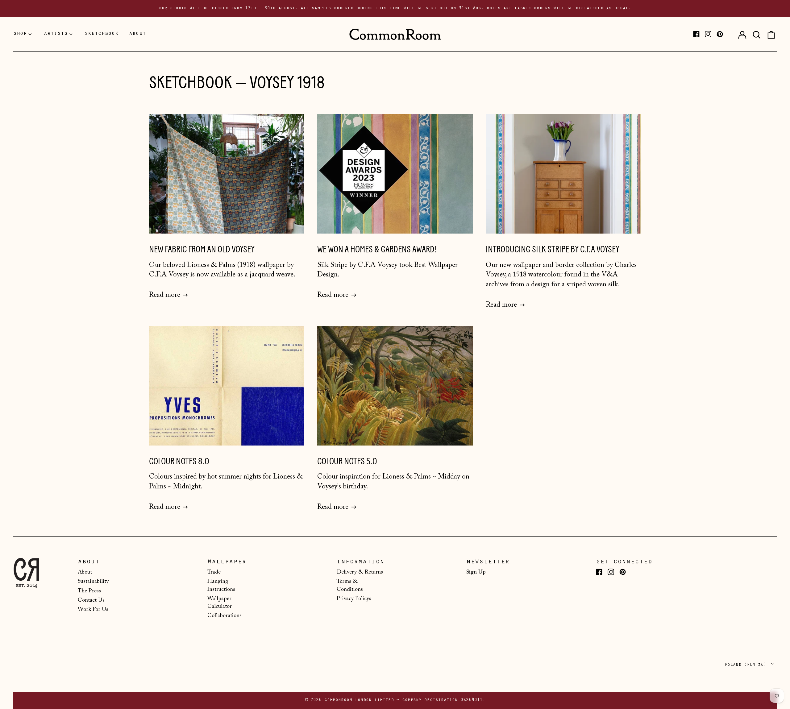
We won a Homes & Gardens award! (377, 249)
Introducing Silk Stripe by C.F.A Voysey (552, 249)
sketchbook (101, 34)
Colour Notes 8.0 (179, 461)
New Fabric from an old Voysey (202, 249)
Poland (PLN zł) (747, 665)
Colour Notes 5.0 (347, 461)
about (137, 34)
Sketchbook (190, 82)
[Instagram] (708, 34)
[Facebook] (696, 34)
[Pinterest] (720, 34)
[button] (757, 34)
